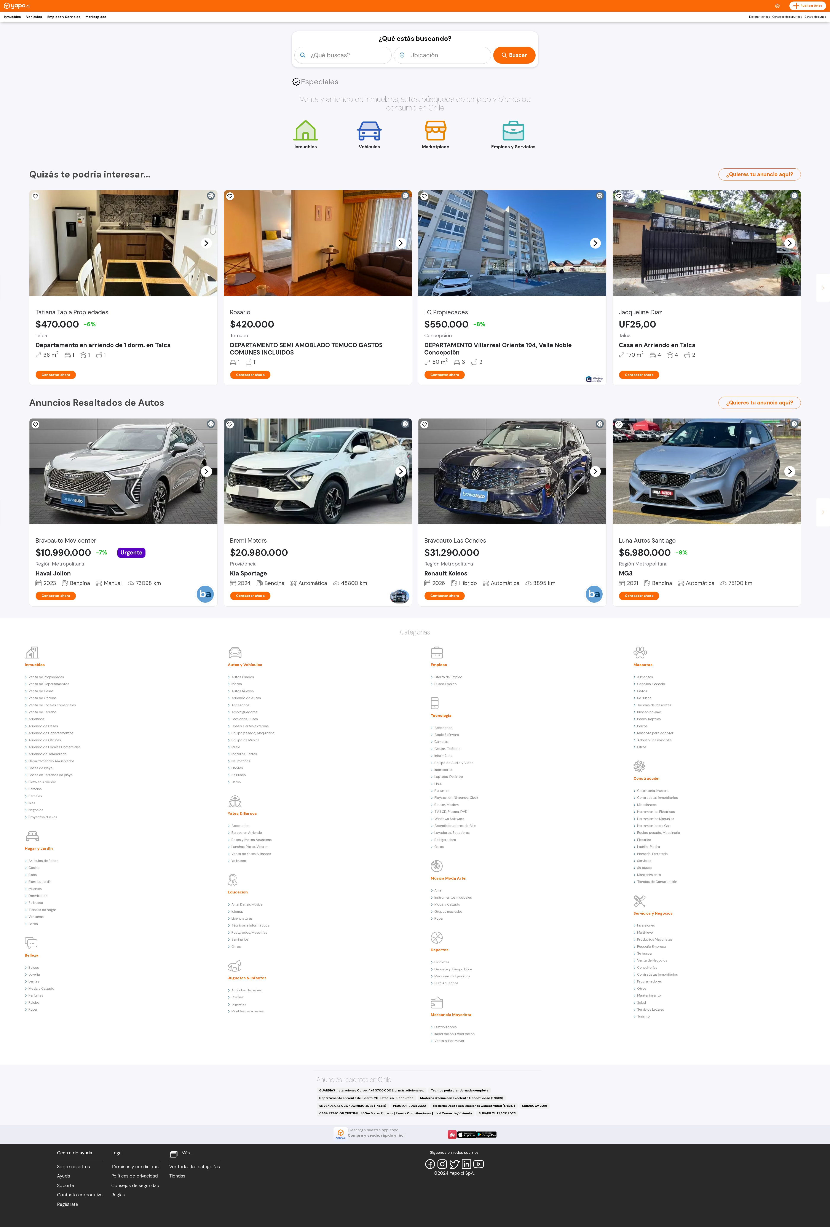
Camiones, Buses (244, 719)
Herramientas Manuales (655, 818)
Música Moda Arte (448, 878)
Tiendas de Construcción (657, 881)
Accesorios (240, 705)
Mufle (235, 747)
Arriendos (36, 719)
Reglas (118, 1195)
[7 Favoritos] (424, 196)
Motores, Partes (244, 754)
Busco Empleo (445, 684)
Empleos (439, 664)
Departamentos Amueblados (52, 761)
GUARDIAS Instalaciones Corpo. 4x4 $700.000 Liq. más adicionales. (371, 1090)
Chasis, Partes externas (250, 726)
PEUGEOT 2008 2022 (409, 1106)
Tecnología (441, 715)
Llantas (237, 768)
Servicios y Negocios (653, 913)
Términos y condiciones (136, 1167)
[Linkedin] (466, 1164)
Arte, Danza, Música (247, 904)
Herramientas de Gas (653, 825)
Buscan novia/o (649, 712)
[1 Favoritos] (230, 424)
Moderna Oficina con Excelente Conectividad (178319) (461, 1098)
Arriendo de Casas (43, 726)
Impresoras (443, 769)
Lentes (34, 981)
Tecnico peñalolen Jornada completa (459, 1090)
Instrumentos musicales (453, 897)
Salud (641, 1002)
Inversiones (646, 925)
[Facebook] (430, 1164)
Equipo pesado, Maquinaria (252, 733)
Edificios (35, 789)
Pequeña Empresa (651, 946)
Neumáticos (240, 761)
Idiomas (237, 911)
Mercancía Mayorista (451, 1014)
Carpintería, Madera (653, 790)
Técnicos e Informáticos (250, 925)
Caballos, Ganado (651, 684)
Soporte (65, 1185)
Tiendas (177, 1176)
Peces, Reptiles (649, 719)
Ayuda (63, 1176)
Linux (438, 783)
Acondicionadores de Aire (455, 825)
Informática (443, 755)
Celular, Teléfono (447, 748)
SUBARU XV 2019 (534, 1106)
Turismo (643, 1016)
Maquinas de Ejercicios (452, 976)
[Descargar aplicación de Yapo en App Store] (467, 1134)
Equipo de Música (245, 740)
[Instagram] (442, 1164)
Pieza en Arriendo (42, 782)
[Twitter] (454, 1164)
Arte (438, 890)
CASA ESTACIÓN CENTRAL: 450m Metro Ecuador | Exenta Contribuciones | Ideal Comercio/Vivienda (395, 1113)
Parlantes (441, 790)
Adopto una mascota (654, 740)
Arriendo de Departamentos (51, 733)
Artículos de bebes (246, 990)
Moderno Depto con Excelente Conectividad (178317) (474, 1106)
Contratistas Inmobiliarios (657, 797)
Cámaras (441, 741)
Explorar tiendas (759, 17)
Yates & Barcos (242, 813)
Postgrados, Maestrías (249, 932)
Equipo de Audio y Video (454, 762)
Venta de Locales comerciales (52, 705)
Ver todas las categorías (194, 1167)
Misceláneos (647, 804)
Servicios (644, 860)
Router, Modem (446, 804)
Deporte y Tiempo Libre (453, 969)
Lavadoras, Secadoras (452, 832)
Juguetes (238, 1004)
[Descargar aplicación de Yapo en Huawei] (452, 1134)
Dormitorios (38, 895)
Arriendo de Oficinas (45, 740)
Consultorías (647, 967)
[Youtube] (478, 1164)
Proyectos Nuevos (43, 817)
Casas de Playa (41, 768)
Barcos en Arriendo (246, 832)
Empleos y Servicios (63, 17)
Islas (32, 803)
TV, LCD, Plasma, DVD (451, 811)
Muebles (35, 889)
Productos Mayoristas (654, 939)
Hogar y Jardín (39, 848)
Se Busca (238, 775)
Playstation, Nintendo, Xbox (456, 797)
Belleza (31, 955)
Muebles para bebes (247, 1011)
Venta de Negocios (652, 960)
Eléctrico (644, 839)
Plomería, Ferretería (652, 854)
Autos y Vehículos (245, 664)
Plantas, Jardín (40, 881)
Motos (236, 684)
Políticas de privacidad (134, 1176)
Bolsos (34, 967)
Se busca (36, 902)
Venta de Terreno (42, 712)
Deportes (440, 949)
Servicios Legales (650, 1009)
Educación (238, 892)
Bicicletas (441, 962)
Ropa (33, 1009)
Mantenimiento (649, 874)
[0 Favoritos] (619, 196)
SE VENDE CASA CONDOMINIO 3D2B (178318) (352, 1106)
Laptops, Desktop (448, 776)
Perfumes (36, 995)
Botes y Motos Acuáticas (251, 839)
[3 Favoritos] (35, 196)
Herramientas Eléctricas (656, 811)
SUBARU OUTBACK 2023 (497, 1113)
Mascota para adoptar (655, 733)
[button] (206, 243)
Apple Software (446, 734)
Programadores (649, 981)
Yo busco (238, 860)
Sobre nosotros (73, 1167)
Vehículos (34, 17)
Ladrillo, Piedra (648, 846)
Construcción (646, 778)
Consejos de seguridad (787, 17)
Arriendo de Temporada (48, 754)
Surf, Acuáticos (446, 983)
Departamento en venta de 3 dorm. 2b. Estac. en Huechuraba (366, 1098)
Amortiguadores (244, 712)
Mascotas (643, 664)
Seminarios (240, 939)
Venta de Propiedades (46, 677)
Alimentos (645, 677)
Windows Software (449, 818)
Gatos (642, 691)
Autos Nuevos (242, 691)
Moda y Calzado (41, 988)
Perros (642, 726)
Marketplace (96, 17)
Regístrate (67, 1204)
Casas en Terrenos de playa (51, 775)
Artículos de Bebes (43, 860)
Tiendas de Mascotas (654, 705)
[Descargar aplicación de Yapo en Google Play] (486, 1134)
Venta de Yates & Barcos (251, 854)
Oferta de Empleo (448, 677)
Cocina (34, 867)
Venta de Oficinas (43, 698)
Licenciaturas (242, 918)
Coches (237, 997)
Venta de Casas (41, 691)
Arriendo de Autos (246, 698)
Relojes (34, 1002)
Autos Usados (242, 677)
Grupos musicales (448, 911)
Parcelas (35, 796)
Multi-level (645, 932)
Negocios (36, 810)
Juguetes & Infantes (247, 978)
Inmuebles (12, 17)
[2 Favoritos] (230, 196)
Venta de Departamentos (49, 684)
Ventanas (36, 916)
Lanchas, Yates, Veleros (249, 846)
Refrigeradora (445, 839)
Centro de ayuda (815, 17)
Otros (33, 924)
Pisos (33, 874)
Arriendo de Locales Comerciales (55, 747)
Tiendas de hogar (42, 909)
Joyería (34, 974)
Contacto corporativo (80, 1195)
